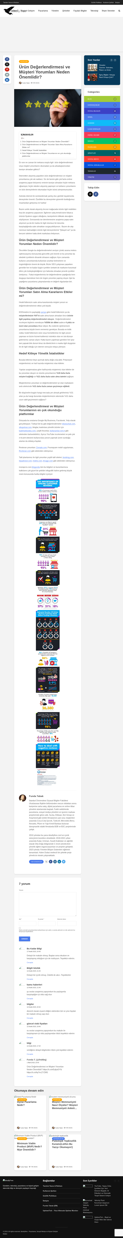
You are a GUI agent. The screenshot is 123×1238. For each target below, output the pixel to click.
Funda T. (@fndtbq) (36, 1060)
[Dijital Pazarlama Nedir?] (25, 1097)
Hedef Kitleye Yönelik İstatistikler (34, 150)
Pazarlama (43, 11)
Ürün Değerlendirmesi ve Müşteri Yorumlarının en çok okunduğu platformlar (46, 154)
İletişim (117, 2)
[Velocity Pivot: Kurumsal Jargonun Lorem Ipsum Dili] (88, 1206)
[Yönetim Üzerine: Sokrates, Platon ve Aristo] (92, 67)
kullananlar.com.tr (57, 431)
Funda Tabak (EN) (50, 1206)
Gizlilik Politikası (96, 2)
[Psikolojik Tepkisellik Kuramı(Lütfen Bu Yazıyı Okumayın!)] (58, 1136)
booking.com (68, 457)
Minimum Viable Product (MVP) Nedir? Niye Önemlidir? (29, 1146)
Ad (20, 919)
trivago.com (48, 461)
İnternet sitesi (61, 919)
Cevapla (30, 962)
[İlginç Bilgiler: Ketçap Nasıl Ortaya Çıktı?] (92, 77)
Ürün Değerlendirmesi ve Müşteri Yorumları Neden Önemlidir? (45, 141)
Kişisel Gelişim (28, 11)
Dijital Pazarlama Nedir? (26, 1103)
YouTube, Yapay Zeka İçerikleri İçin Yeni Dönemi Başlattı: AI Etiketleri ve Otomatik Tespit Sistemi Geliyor (102, 1191)
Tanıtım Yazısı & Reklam (11, 2)
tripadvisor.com (25, 461)
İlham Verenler (108, 11)
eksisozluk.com (68, 424)
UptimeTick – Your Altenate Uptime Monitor (60, 1211)
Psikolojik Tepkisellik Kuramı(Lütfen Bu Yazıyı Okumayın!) (64, 1144)
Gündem (14, 11)
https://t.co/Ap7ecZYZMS (37, 1072)
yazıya (43, 312)
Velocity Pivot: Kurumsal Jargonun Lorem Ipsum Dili (101, 1202)
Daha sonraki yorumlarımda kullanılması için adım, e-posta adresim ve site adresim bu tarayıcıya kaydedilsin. (47, 930)
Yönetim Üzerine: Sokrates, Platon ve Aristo (106, 67)
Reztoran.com (25, 451)
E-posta (41, 919)
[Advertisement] (61, 35)
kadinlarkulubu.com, (27, 431)
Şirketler (66, 11)
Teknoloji (94, 11)
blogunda (36, 467)
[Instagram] (90, 194)
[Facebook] (95, 194)
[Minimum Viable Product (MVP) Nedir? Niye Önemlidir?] (30, 1137)
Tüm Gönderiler (36, 861)
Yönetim (55, 11)
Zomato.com (41, 447)
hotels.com (37, 461)
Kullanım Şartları (108, 2)
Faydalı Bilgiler (80, 11)
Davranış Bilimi (58, 1138)
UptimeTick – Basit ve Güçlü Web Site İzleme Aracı (103, 1219)
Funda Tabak (26, 83)
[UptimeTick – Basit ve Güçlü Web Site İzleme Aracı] (88, 1219)
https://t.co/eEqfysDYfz (52, 1069)
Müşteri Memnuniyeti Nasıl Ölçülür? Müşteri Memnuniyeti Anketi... (65, 1105)
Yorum (21, 890)
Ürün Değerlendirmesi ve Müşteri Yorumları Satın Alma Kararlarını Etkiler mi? (47, 146)
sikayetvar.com (25, 427)
